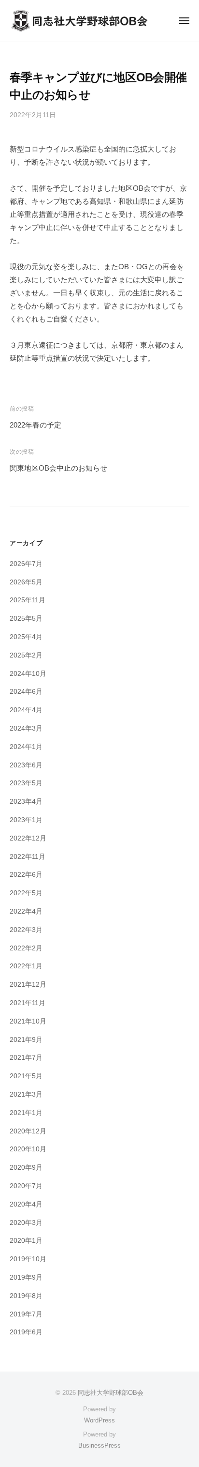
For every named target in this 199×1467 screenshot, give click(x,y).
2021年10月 (28, 1021)
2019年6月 (26, 1332)
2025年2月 (26, 655)
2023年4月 (26, 801)
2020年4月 (26, 1204)
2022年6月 (26, 874)
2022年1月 (26, 966)
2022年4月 (26, 911)
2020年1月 (26, 1240)
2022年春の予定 (35, 425)
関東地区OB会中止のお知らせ (58, 468)
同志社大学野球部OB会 (110, 1392)
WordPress (99, 1420)
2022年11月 (27, 856)
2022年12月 (28, 838)
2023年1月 (26, 820)
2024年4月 (26, 710)
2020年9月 (26, 1167)
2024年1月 (26, 746)
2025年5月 (26, 618)
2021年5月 (26, 1076)
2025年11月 (27, 600)
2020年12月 (28, 1131)
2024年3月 (26, 728)
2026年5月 (26, 582)
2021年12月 (28, 984)
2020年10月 (28, 1149)
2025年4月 (26, 637)
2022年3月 (26, 929)
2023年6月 (26, 765)
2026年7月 (26, 563)
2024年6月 (26, 691)
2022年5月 (26, 893)
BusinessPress (99, 1445)
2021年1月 (26, 1112)
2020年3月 (26, 1222)
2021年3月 (26, 1094)
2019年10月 (28, 1259)
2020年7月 (26, 1186)
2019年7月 (26, 1314)
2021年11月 (27, 1003)
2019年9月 (26, 1277)
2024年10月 (28, 673)
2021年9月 (26, 1039)
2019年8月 (26, 1295)
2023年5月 (26, 783)
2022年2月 (26, 948)
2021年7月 (26, 1057)
